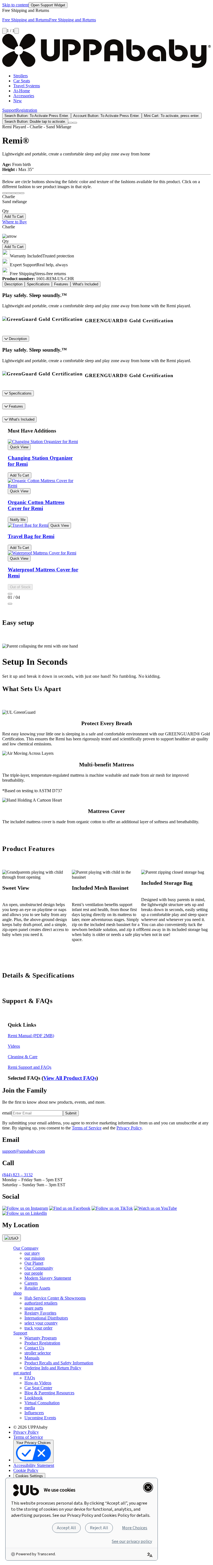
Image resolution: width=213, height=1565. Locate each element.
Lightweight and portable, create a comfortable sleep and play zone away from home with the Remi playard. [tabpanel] (96, 307)
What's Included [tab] (85, 284)
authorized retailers (40, 1303)
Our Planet (33, 1263)
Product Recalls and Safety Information (58, 1363)
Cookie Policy (25, 1470)
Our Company (26, 1248)
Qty (5, 211)
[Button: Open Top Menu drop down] (75, 123)
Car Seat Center (38, 1387)
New (17, 100)
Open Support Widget (48, 5)
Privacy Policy (129, 1128)
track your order (38, 1328)
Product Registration (42, 1343)
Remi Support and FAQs (29, 1067)
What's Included (21, 419)
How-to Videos (37, 1382)
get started (22, 1372)
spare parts (33, 1308)
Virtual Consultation (42, 1402)
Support (9, 110)
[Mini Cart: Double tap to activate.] (70, 123)
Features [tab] (61, 284)
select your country (41, 1323)
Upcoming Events (40, 1417)
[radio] (4, 193)
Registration (26, 110)
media (29, 1407)
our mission (34, 1258)
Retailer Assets (37, 1288)
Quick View (19, 447)
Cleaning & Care (22, 1056)
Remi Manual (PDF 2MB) (31, 1035)
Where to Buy (14, 221)
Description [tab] (13, 284)
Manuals (31, 1358)
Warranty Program (40, 1338)
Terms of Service (87, 1128)
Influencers (34, 1412)
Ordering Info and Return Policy (52, 1367)
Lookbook (33, 1397)
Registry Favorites (40, 1313)
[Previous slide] (4, 31)
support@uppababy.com (23, 1151)
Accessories (23, 95)
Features (15, 406)
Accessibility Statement (33, 1465)
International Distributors (46, 1318)
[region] (106, 526)
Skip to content (15, 4)
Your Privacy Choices (33, 1443)
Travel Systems (26, 85)
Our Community (38, 1268)
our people (33, 1273)
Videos (14, 1046)
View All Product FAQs (69, 1078)
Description (17, 339)
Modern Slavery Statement (47, 1278)
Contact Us (34, 1348)
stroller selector (37, 1353)
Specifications (20, 393)
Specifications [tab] (38, 284)
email (7, 1113)
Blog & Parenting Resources (49, 1392)
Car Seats (21, 80)
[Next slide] (16, 31)
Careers (31, 1283)
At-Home (21, 90)
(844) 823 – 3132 (17, 1174)
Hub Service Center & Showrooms (55, 1298)
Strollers (20, 75)
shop (17, 1293)
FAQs (29, 1377)
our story (32, 1253)
